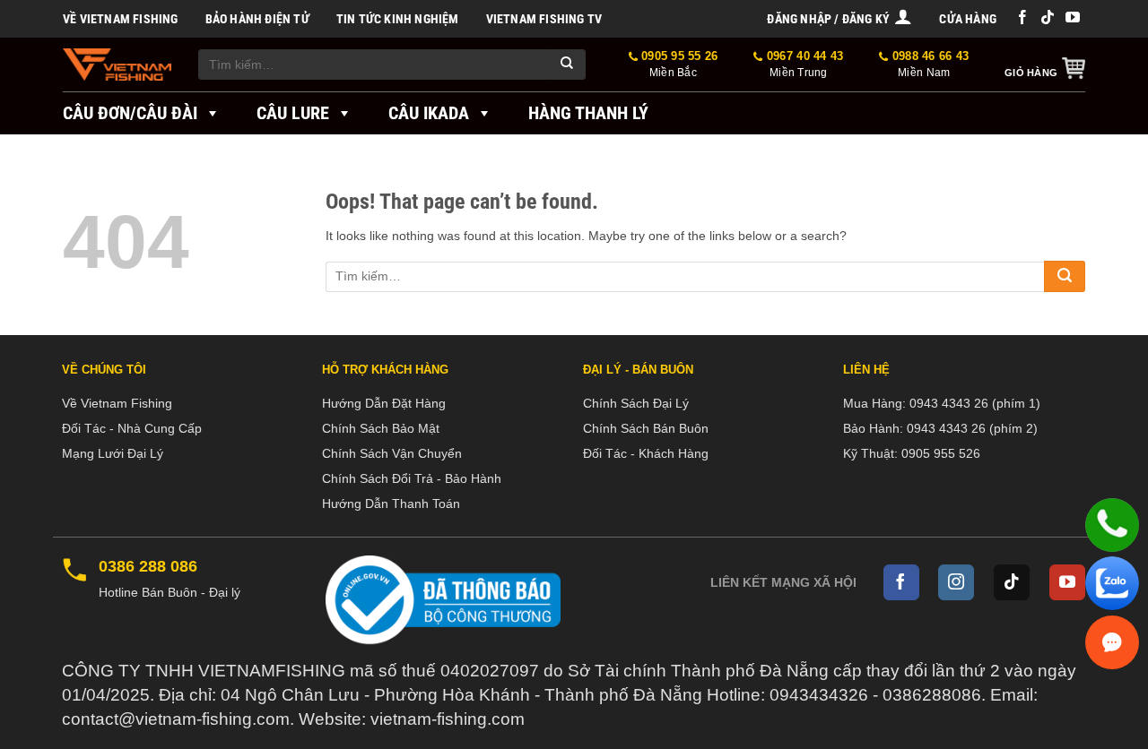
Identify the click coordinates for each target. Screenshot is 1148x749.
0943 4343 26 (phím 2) (972, 428)
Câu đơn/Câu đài (130, 113)
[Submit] (568, 64)
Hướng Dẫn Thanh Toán (391, 503)
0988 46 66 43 (929, 64)
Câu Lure (293, 113)
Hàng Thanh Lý (588, 113)
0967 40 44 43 (803, 64)
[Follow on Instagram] (956, 582)
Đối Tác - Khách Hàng (646, 453)
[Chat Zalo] (1112, 583)
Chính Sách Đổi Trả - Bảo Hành (411, 478)
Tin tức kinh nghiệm (397, 19)
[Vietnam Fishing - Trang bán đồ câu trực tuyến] (117, 64)
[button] (839, 19)
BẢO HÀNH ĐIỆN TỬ (257, 19)
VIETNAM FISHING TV (544, 19)
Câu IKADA (428, 113)
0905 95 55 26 (678, 64)
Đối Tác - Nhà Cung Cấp (132, 428)
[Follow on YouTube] (1072, 18)
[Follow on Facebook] (1022, 18)
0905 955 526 (940, 453)
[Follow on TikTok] (1047, 18)
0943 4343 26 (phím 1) (974, 403)
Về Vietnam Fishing (120, 19)
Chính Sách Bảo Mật (380, 428)
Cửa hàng (967, 19)
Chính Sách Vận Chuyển (392, 453)
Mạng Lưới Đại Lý (112, 453)
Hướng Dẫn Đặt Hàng (384, 403)
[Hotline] (1112, 525)
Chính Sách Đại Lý (636, 403)
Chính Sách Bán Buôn (646, 428)
